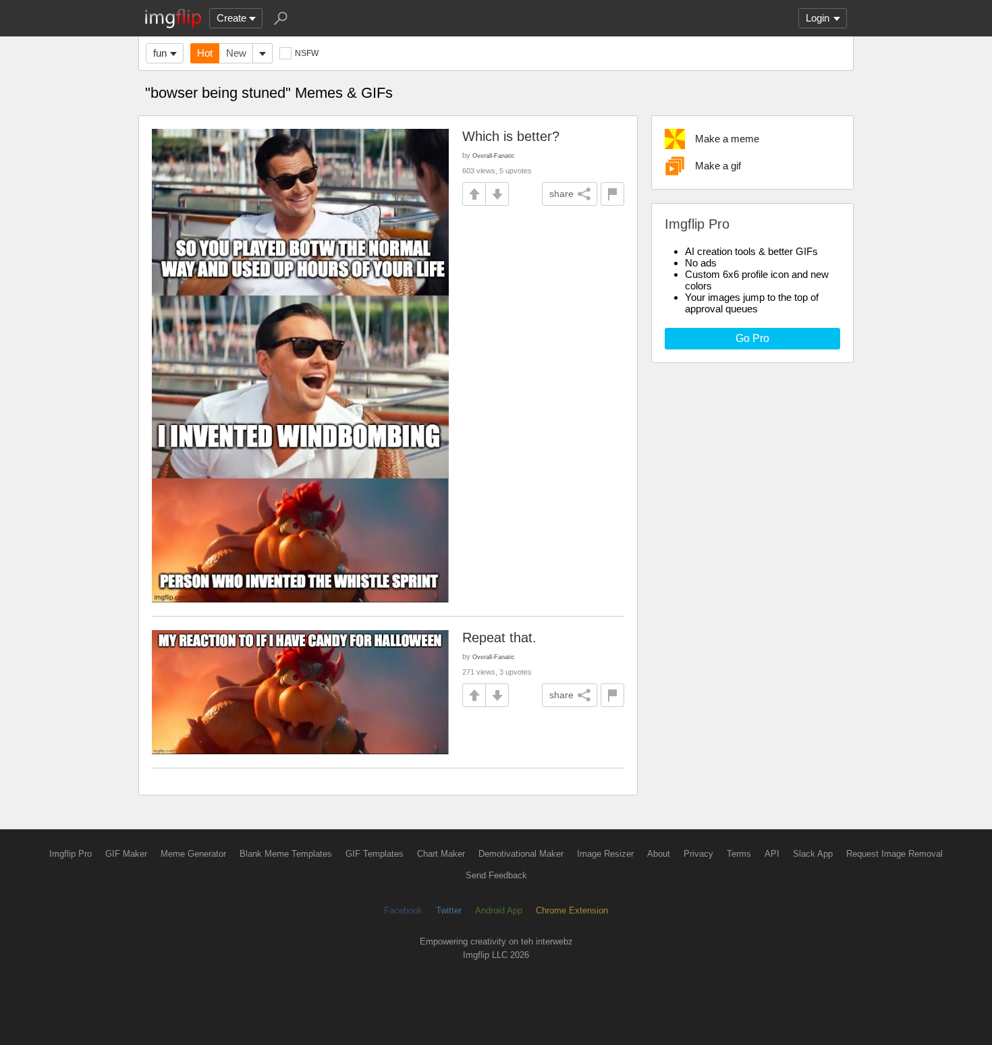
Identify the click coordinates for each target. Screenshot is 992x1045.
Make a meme (727, 138)
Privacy (698, 854)
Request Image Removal (894, 854)
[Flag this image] (612, 194)
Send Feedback (496, 875)
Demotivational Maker (520, 854)
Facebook (403, 910)
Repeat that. (499, 637)
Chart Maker (441, 854)
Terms (739, 854)
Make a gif (718, 165)
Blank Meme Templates (286, 854)
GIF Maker (126, 854)
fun (160, 53)
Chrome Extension (572, 910)
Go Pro (752, 338)
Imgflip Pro (70, 854)
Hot (205, 53)
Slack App (813, 854)
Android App (498, 910)
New (236, 53)
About (658, 854)
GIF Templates (375, 854)
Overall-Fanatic (493, 155)
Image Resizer (605, 854)
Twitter (449, 910)
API (772, 854)
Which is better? (510, 136)
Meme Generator (193, 854)
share (561, 193)
